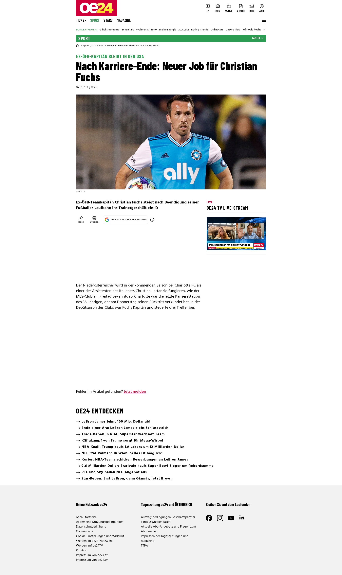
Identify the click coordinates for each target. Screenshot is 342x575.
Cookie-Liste (84, 531)
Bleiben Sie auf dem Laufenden (228, 504)
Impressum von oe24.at (92, 555)
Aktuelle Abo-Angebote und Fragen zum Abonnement (168, 529)
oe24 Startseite (86, 517)
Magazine (124, 20)
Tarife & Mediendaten (155, 522)
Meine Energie (167, 30)
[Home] (77, 45)
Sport (95, 20)
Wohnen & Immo (146, 30)
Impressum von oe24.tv (92, 560)
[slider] (226, 244)
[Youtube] (231, 518)
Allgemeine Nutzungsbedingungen (100, 522)
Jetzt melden (135, 391)
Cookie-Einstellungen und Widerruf (100, 536)
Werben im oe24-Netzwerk (94, 541)
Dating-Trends (199, 30)
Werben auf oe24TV (89, 545)
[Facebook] (209, 518)
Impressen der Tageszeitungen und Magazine (164, 539)
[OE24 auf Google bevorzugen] (152, 219)
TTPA (144, 545)
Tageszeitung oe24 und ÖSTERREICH (166, 504)
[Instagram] (220, 518)
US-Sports (98, 45)
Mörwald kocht (252, 30)
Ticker (81, 20)
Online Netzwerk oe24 (91, 504)
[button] (213, 244)
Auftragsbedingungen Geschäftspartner (168, 517)
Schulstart (128, 30)
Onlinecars (217, 30)
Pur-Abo (81, 550)
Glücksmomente (109, 30)
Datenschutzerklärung (91, 526)
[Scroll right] (264, 30)
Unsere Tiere (233, 30)
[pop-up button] (253, 244)
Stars (108, 20)
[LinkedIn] (242, 518)
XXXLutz (183, 30)
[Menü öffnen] (264, 20)
